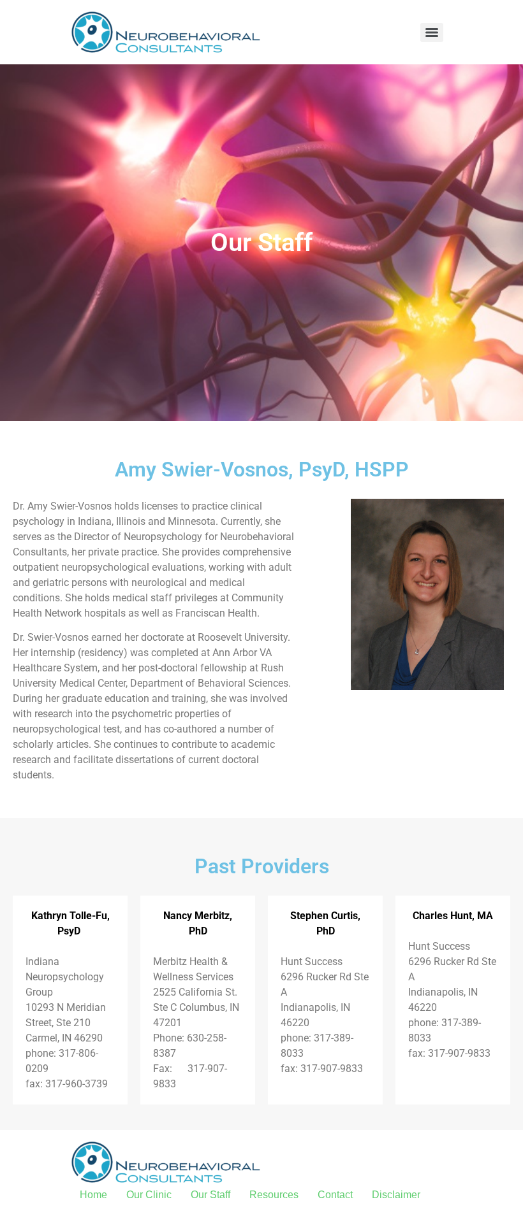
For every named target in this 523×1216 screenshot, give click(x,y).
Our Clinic (149, 1194)
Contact (335, 1194)
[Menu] (431, 32)
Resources (273, 1194)
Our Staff (210, 1194)
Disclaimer (396, 1194)
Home (93, 1194)
